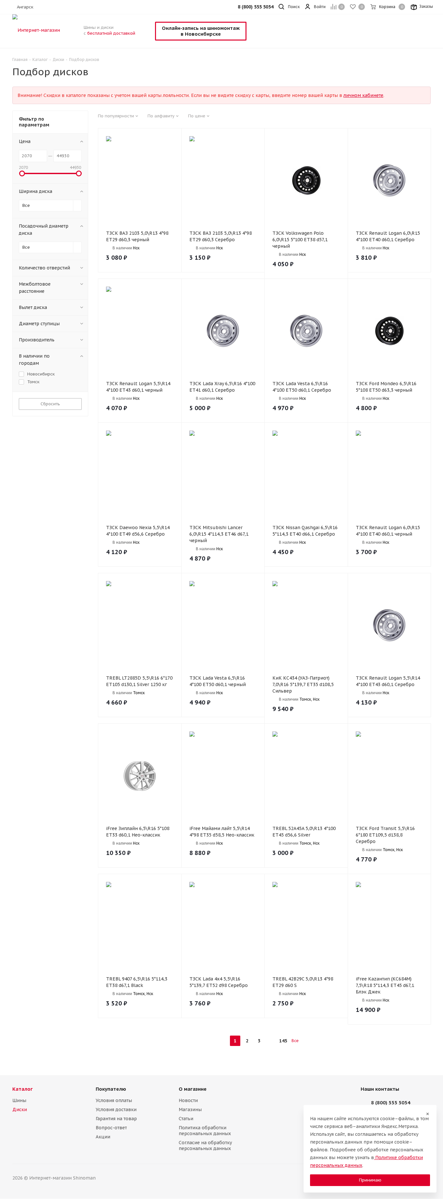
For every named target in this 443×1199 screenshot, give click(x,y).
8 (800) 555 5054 (390, 1102)
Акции (103, 1137)
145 (283, 1041)
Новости (188, 1100)
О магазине (193, 1089)
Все (295, 1040)
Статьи (186, 1119)
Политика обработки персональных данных (205, 1130)
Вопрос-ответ (111, 1128)
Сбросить (50, 404)
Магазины (190, 1109)
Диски (19, 1109)
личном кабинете (363, 95)
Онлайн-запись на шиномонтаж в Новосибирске (201, 31)
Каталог (22, 1089)
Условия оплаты (114, 1100)
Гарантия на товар (116, 1119)
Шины (19, 1100)
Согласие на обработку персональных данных (205, 1145)
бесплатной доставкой (111, 33)
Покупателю (111, 1089)
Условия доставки (116, 1109)
